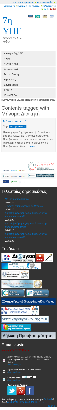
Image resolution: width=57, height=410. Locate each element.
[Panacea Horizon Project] (14, 182)
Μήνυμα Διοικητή (14, 121)
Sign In (52, 406)
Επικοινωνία (9, 6)
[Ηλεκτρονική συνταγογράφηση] (13, 296)
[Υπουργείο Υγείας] (6, 261)
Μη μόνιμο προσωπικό (17, 199)
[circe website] (6, 176)
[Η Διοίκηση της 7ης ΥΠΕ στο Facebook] (30, 394)
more (32, 146)
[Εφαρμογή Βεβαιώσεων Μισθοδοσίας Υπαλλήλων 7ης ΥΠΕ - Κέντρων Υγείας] (37, 287)
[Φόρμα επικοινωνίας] (48, 261)
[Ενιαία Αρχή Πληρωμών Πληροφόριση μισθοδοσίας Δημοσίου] (17, 287)
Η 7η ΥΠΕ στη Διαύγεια (23, 2)
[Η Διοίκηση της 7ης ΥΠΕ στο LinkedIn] (48, 9)
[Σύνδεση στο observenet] (11, 278)
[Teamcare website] (6, 170)
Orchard (47, 399)
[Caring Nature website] (14, 170)
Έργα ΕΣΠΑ (10, 95)
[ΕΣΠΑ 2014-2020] (22, 182)
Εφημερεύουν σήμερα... (29, 6)
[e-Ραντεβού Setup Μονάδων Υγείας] (37, 296)
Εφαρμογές (10, 79)
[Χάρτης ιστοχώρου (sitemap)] (40, 261)
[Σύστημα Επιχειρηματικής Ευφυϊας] (21, 268)
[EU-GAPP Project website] (22, 176)
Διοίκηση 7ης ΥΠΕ (13, 53)
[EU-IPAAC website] (6, 182)
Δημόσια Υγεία (11, 69)
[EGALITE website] (22, 170)
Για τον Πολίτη (11, 74)
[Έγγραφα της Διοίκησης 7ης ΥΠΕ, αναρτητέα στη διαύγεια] (23, 261)
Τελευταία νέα (49, 6)
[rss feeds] (51, 9)
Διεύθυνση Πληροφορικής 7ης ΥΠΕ (25, 402)
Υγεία (7, 58)
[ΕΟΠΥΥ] (25, 278)
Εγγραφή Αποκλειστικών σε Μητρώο (24, 206)
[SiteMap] (54, 9)
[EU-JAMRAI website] (40, 176)
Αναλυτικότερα (14, 365)
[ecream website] (41, 170)
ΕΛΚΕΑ (8, 90)
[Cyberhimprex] (14, 176)
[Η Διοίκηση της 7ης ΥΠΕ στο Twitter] (45, 9)
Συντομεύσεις (11, 85)
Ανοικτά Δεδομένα (45, 2)
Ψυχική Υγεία (11, 64)
